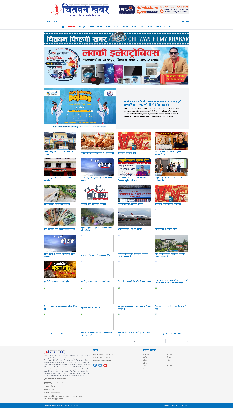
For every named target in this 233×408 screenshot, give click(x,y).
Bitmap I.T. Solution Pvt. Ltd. (180, 405)
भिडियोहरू (145, 369)
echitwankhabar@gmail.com (53, 398)
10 (171, 341)
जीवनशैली (169, 366)
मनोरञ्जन (169, 360)
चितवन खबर (146, 354)
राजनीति (145, 357)
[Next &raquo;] (187, 341)
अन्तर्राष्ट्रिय (169, 354)
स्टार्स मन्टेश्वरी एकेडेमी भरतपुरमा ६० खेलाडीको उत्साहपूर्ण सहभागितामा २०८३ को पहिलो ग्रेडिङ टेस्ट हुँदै (152, 103)
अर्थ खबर (145, 360)
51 (179, 341)
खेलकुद (169, 357)
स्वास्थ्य (169, 363)
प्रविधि (144, 366)
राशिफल (145, 363)
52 (183, 341)
